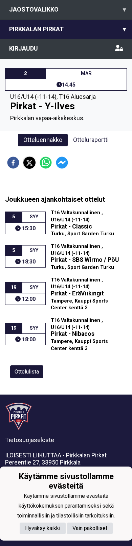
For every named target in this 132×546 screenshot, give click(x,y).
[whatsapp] (46, 163)
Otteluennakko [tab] (42, 139)
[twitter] (29, 163)
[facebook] (13, 163)
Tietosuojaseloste (29, 439)
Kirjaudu (23, 48)
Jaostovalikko (67, 9)
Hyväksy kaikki (42, 528)
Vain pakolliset (89, 528)
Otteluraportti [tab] (91, 139)
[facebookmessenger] (62, 163)
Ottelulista (27, 371)
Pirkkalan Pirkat (67, 29)
